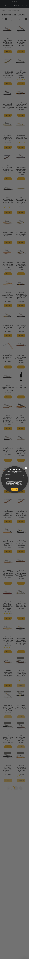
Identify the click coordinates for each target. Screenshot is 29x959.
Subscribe (14, 489)
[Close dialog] (26, 468)
